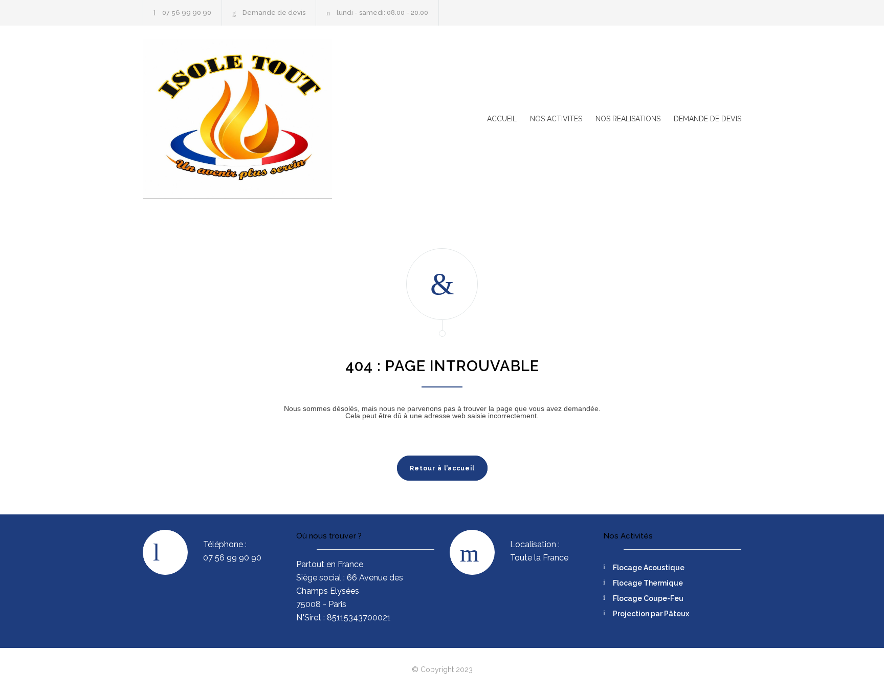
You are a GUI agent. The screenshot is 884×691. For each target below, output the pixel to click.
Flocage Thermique (648, 583)
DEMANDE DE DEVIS (707, 119)
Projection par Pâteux (651, 614)
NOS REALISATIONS (627, 119)
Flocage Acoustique (648, 568)
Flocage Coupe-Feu (648, 598)
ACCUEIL (502, 119)
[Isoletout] (237, 119)
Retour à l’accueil (442, 468)
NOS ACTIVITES (556, 119)
